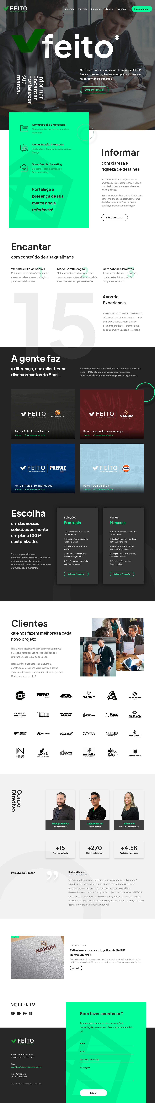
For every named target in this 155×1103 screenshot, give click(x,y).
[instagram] (25, 1013)
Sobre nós (69, 9)
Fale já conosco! (114, 217)
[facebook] (19, 1013)
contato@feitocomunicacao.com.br (26, 1067)
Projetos (121, 9)
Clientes (109, 9)
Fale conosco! (141, 9)
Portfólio (82, 9)
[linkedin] (13, 1013)
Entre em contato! (94, 89)
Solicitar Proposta (76, 574)
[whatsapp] (30, 1013)
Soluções (96, 9)
